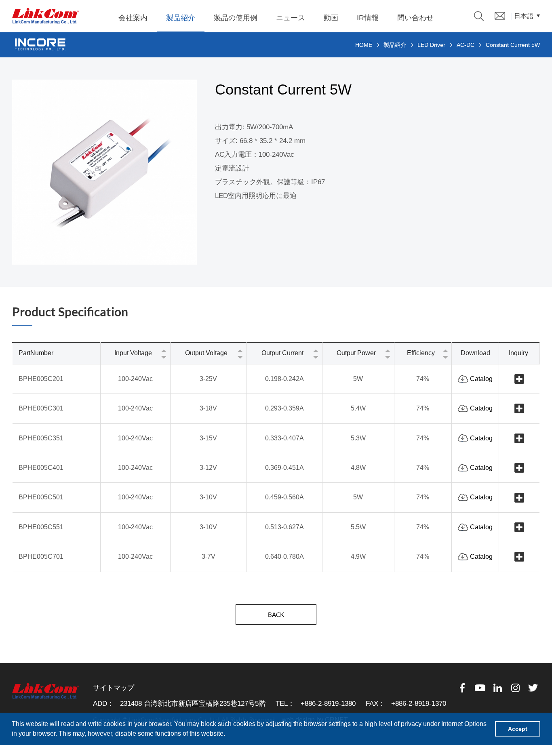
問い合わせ (415, 18)
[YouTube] (480, 687)
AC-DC (465, 45)
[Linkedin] (498, 687)
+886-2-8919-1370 (418, 703)
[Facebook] (462, 687)
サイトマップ (113, 688)
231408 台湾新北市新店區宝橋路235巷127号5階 (192, 703)
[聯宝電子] (45, 16)
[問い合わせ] (500, 15)
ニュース (290, 18)
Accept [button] (517, 729)
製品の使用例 (235, 18)
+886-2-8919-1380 (328, 703)
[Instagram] (515, 687)
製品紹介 (180, 18)
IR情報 (368, 18)
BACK (276, 614)
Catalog (481, 378)
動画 (331, 18)
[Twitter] (533, 687)
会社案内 (132, 18)
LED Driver (431, 45)
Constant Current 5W (513, 45)
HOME (363, 45)
